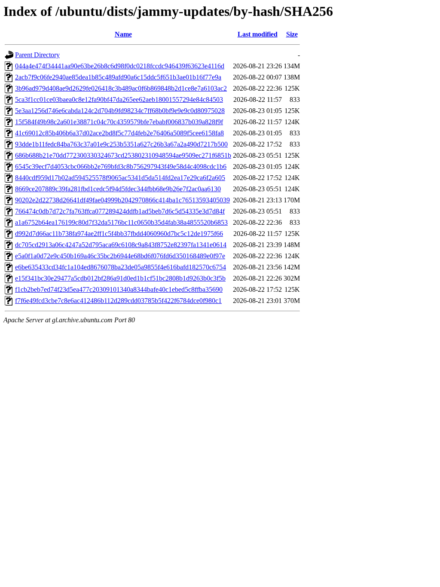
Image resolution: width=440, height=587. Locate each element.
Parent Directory (37, 54)
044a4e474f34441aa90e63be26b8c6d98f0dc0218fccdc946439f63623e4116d (119, 66)
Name (123, 34)
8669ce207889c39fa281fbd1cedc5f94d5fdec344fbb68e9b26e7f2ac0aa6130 (118, 189)
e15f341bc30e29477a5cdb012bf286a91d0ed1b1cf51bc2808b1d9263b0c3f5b (120, 278)
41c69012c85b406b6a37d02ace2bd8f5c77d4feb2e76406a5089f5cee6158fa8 (119, 133)
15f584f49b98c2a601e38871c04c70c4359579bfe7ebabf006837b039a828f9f (119, 121)
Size (292, 34)
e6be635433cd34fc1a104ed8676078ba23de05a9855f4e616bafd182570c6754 (120, 267)
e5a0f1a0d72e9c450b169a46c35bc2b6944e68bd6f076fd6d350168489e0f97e (120, 256)
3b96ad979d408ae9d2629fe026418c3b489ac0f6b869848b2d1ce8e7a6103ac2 (121, 88)
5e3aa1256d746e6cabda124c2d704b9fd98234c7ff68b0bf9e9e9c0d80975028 (120, 110)
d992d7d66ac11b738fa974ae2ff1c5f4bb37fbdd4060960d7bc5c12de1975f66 (119, 233)
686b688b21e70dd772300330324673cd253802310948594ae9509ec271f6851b (123, 155)
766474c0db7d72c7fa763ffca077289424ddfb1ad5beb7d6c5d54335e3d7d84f (120, 211)
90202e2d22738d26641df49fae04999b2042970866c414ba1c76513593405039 (122, 200)
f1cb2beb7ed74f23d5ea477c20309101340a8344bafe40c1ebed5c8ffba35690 (119, 289)
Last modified (258, 34)
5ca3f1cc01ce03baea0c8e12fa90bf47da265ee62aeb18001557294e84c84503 (119, 99)
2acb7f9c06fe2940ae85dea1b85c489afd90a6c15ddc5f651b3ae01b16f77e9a (118, 77)
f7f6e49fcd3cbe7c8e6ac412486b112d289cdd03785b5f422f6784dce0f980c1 (118, 300)
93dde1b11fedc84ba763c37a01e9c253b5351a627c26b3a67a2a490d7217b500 (121, 144)
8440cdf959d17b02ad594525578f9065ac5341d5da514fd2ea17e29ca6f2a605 (120, 177)
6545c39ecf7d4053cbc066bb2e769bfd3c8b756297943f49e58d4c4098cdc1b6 (120, 166)
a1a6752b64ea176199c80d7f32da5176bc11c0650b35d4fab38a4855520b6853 (121, 222)
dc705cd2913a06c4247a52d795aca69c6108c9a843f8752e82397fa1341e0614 (120, 244)
